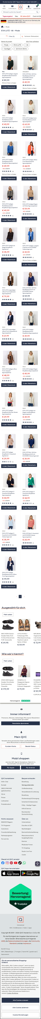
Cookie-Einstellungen (20, 1015)
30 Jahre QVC (25, 16)
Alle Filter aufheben (32, 41)
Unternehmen (26, 822)
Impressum (27, 943)
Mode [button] (6, 45)
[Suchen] (37, 12)
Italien (25, 928)
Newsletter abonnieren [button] (20, 723)
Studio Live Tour (27, 851)
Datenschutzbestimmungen (18, 941)
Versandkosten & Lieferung (30, 792)
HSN (2, 951)
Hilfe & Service (26, 808)
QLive (3, 794)
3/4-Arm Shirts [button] (21, 49)
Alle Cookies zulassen (20, 1000)
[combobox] (18, 12)
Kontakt (3, 785)
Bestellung (25, 781)
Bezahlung (25, 795)
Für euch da (5, 839)
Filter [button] (12, 36)
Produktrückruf (6, 804)
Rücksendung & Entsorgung (30, 798)
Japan (30, 928)
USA (11, 928)
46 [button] (27, 45)
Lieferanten (5, 801)
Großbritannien (18, 928)
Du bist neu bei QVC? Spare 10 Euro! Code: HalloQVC (20, 2)
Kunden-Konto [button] (10, 746)
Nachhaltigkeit (26, 829)
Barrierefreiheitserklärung (30, 832)
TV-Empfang (26, 848)
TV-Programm (5, 825)
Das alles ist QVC (27, 825)
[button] (4, 7)
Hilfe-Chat (4, 781)
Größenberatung (27, 788)
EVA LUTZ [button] (17, 45)
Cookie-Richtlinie (12, 993)
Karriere (24, 841)
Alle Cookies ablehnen (20, 1008)
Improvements (5, 954)
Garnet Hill (25, 951)
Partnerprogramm (6, 835)
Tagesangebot (8, 16)
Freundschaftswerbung (8, 832)
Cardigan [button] (7, 49)
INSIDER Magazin (7, 822)
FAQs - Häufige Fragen (29, 805)
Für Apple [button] (10, 768)
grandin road (33, 951)
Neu (16, 16)
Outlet (24, 854)
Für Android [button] (30, 768)
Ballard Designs (9, 951)
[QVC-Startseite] (2, 27)
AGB (3, 941)
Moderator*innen (27, 844)
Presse (3, 797)
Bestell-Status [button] (30, 746)
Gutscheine (4, 829)
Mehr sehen (8, 614)
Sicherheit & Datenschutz (30, 802)
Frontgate (18, 951)
